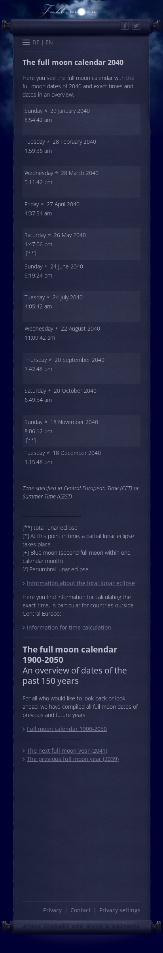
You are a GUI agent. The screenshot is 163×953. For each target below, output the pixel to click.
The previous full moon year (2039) (72, 759)
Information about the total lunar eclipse (81, 583)
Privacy (52, 910)
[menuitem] (36, 42)
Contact (80, 910)
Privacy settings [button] (119, 910)
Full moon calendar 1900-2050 (66, 728)
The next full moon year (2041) (67, 750)
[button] (26, 43)
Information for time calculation (69, 627)
